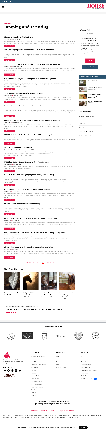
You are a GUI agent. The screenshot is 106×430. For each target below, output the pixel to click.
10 (37, 262)
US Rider (33, 392)
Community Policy (86, 364)
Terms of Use (84, 362)
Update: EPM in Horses (94, 81)
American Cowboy (36, 359)
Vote (90, 60)
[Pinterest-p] (6, 1)
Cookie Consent (85, 376)
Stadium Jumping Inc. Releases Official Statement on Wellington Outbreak (32, 64)
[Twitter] (4, 1)
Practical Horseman (36, 381)
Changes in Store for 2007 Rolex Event (18, 37)
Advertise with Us (85, 367)
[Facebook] (16, 370)
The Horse (34, 390)
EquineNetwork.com (67, 411)
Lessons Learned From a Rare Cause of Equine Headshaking (94, 96)
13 (45, 262)
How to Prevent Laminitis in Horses (95, 102)
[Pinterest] (12, 370)
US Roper (34, 395)
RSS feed (34, 411)
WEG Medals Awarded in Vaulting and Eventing (22, 204)
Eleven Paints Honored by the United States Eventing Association (28, 247)
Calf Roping (34, 367)
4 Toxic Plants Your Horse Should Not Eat (95, 88)
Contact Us (59, 359)
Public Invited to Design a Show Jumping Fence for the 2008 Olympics (30, 79)
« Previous (28, 262)
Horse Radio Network (61, 367)
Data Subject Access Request (89, 370)
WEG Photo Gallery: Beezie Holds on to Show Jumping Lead (26, 162)
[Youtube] (5, 370)
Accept (83, 427)
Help (57, 364)
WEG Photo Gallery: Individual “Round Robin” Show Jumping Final (29, 135)
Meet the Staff (85, 356)
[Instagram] (8, 1)
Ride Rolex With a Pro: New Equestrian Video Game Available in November (32, 120)
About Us (58, 356)
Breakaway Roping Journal (38, 364)
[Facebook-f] (2, 1)
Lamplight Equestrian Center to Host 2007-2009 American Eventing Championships (35, 233)
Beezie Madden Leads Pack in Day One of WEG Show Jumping (27, 189)
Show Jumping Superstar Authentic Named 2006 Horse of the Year (29, 50)
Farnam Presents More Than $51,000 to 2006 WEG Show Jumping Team (30, 218)
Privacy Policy (84, 373)
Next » (52, 262)
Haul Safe (34, 373)
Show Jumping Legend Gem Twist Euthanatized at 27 (24, 93)
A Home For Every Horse (38, 356)
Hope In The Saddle (36, 376)
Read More (9, 46)
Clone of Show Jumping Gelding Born (18, 147)
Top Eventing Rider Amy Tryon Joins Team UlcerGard (24, 106)
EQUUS (33, 370)
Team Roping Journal (37, 387)
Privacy (53, 411)
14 (48, 262)
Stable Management (36, 384)
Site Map (44, 411)
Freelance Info (60, 362)
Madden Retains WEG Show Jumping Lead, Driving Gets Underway (29, 175)
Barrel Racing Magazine (37, 362)
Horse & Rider (35, 378)
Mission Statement (86, 359)
